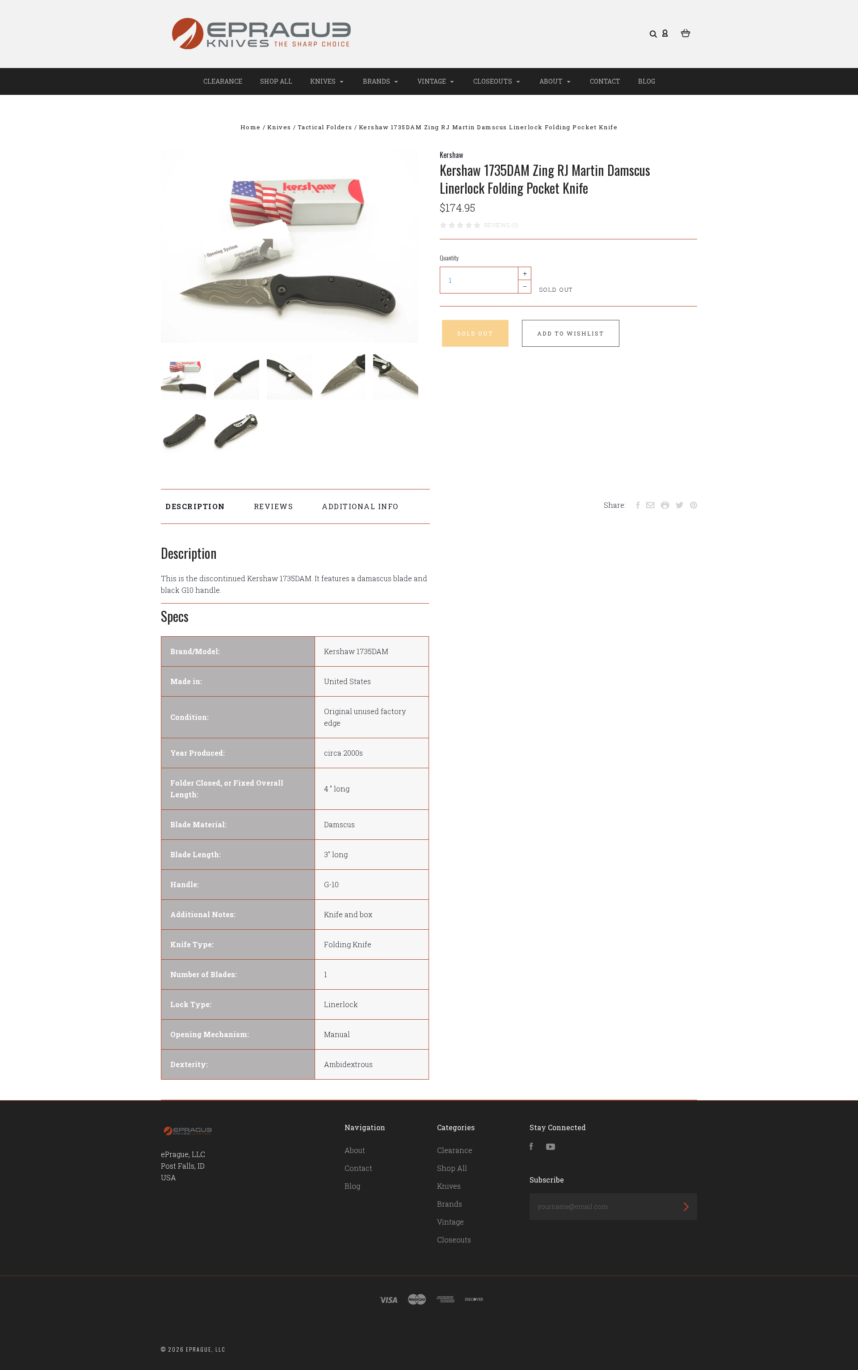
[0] (685, 32)
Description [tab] (195, 506)
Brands (377, 81)
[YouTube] (550, 1147)
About (551, 81)
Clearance (222, 81)
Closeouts (493, 81)
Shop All (276, 81)
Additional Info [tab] (360, 506)
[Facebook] (531, 1147)
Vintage (432, 81)
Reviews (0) (501, 225)
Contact (605, 81)
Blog (646, 81)
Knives (323, 81)
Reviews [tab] (274, 506)
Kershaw (451, 154)
